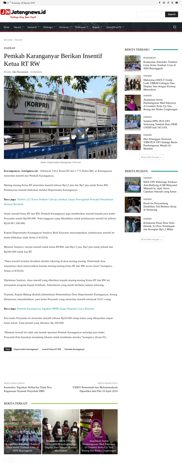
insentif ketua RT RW (51, 349)
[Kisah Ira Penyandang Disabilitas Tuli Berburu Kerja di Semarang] (133, 205)
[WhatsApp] (30, 366)
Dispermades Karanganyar (26, 349)
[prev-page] (6, 460)
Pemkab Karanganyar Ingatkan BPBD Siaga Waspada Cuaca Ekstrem (55, 308)
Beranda (8, 39)
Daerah (18, 39)
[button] (174, 27)
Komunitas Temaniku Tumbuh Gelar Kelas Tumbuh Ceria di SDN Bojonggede (22, 447)
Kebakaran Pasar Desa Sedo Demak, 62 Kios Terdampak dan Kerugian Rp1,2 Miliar (159, 226)
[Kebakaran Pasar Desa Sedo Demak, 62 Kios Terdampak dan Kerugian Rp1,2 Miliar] (133, 224)
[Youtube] (177, 3)
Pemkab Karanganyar (75, 349)
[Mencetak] (71, 366)
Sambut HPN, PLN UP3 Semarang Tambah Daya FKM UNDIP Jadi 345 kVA (160, 124)
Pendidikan (22, 440)
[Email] (63, 366)
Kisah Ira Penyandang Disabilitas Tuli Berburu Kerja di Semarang (159, 206)
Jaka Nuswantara (20, 72)
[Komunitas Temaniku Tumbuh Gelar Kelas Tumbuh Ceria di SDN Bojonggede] (22, 431)
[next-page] (12, 460)
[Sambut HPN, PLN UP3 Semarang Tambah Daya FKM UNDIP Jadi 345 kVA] (133, 122)
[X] (172, 3)
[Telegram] (55, 366)
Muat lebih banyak (150, 157)
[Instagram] (164, 3)
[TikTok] (168, 3)
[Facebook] (159, 3)
